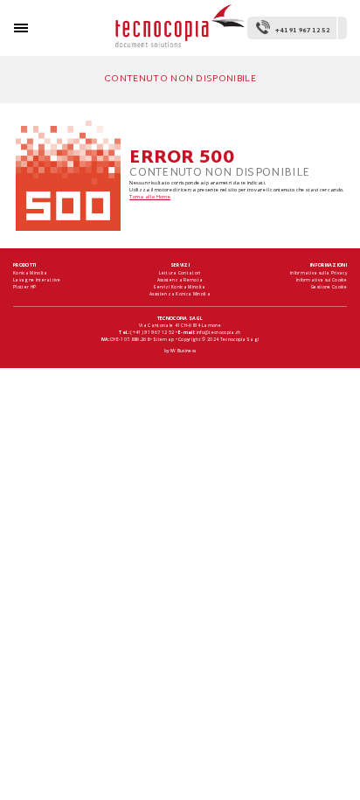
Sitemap (164, 339)
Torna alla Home (149, 196)
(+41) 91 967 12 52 (152, 332)
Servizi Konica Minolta (179, 286)
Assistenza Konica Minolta (180, 293)
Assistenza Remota (180, 279)
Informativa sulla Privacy (318, 272)
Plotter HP (24, 286)
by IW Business (180, 350)
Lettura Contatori (179, 272)
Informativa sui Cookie (321, 279)
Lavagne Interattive (36, 279)
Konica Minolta (30, 272)
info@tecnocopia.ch (219, 332)
